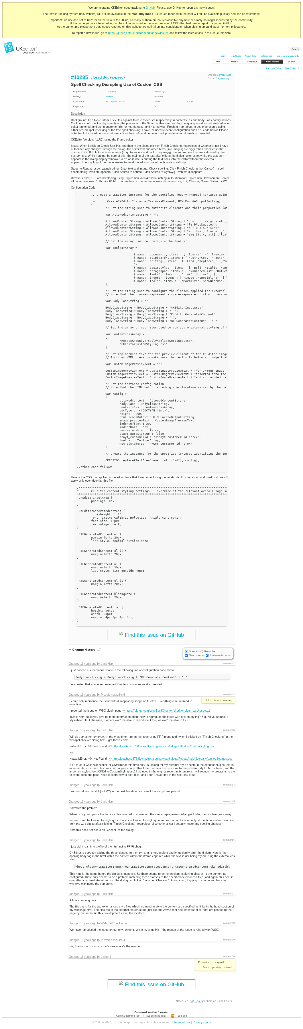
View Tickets (272, 61)
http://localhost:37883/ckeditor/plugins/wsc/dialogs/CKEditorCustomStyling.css (163, 746)
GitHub (150, 7)
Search (291, 61)
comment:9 (229, 939)
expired (117, 77)
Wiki (218, 61)
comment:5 (229, 801)
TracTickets (196, 1001)
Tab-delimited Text (155, 1015)
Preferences (266, 56)
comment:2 (229, 694)
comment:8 (229, 923)
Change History (86, 649)
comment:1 (229, 663)
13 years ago (224, 74)
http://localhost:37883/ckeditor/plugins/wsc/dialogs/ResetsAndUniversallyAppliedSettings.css (172, 758)
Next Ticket (290, 68)
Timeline (233, 61)
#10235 (79, 77)
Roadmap (252, 61)
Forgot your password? (287, 56)
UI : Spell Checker (115, 101)
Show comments (197, 655)
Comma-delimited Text (128, 1015)
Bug (105, 77)
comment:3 (229, 730)
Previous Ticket (273, 68)
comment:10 (228, 956)
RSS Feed (181, 1015)
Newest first (210, 651)
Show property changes (220, 655)
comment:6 (229, 839)
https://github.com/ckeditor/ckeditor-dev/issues (138, 33)
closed (96, 77)
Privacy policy (202, 1022)
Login (223, 56)
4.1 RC (190, 101)
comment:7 (229, 893)
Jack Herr (111, 91)
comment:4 (229, 784)
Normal (109, 96)
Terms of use (181, 1022)
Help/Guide (235, 56)
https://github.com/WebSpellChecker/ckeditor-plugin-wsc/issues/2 (168, 710)
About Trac (250, 56)
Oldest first (194, 651)
